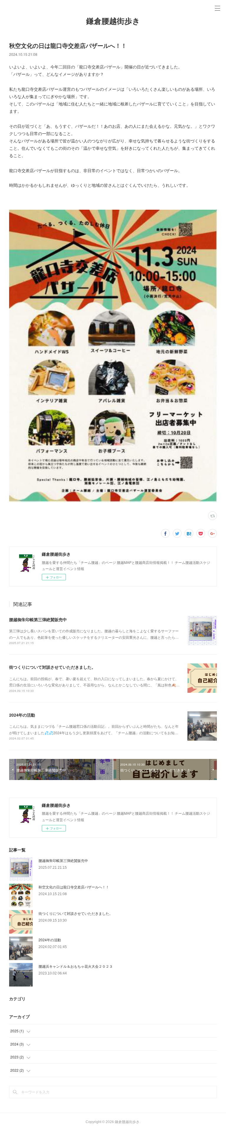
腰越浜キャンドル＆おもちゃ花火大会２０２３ (76, 966)
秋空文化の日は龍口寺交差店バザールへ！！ (74, 886)
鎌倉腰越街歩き (113, 21)
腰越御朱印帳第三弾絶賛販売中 (38, 619)
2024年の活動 (22, 715)
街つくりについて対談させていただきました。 (52, 667)
